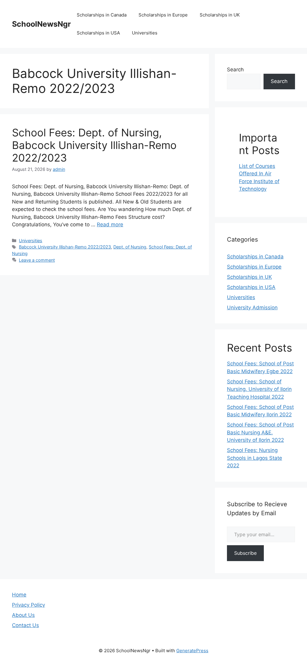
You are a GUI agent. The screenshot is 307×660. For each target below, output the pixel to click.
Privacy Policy (28, 605)
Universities (144, 33)
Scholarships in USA (98, 33)
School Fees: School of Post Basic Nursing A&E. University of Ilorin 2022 (260, 432)
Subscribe (245, 553)
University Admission (252, 308)
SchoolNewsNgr (41, 23)
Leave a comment (37, 260)
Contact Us (25, 625)
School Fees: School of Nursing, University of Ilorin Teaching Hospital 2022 (259, 389)
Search (235, 70)
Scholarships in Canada (102, 15)
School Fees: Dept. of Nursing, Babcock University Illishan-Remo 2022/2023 (94, 145)
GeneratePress (192, 650)
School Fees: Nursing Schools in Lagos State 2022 (254, 457)
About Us (23, 615)
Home (19, 595)
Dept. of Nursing (129, 246)
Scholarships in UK (220, 15)
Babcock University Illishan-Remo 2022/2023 (65, 246)
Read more (110, 224)
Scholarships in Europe (163, 15)
